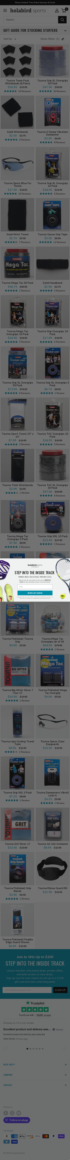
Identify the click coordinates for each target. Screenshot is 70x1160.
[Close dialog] (67, 561)
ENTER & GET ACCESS (35, 593)
